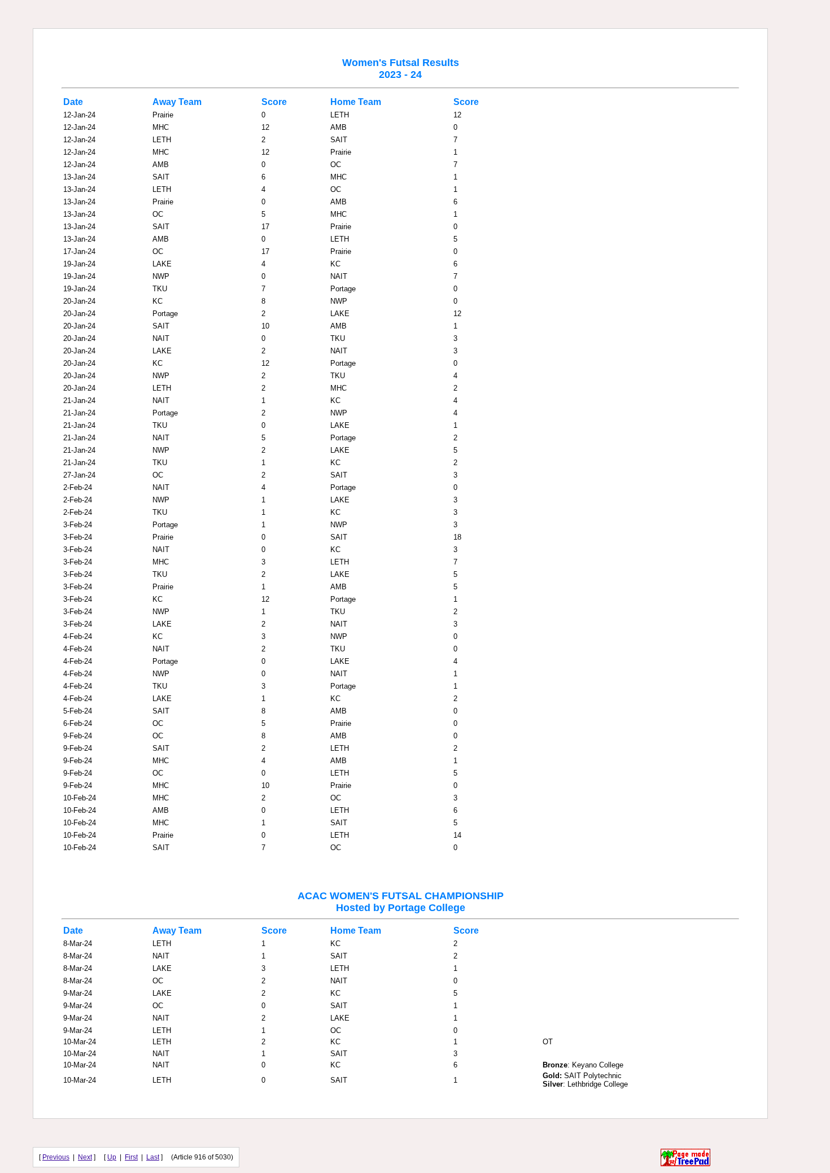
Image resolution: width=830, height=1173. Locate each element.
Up (111, 1157)
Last (152, 1157)
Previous (55, 1157)
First (131, 1157)
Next (85, 1157)
